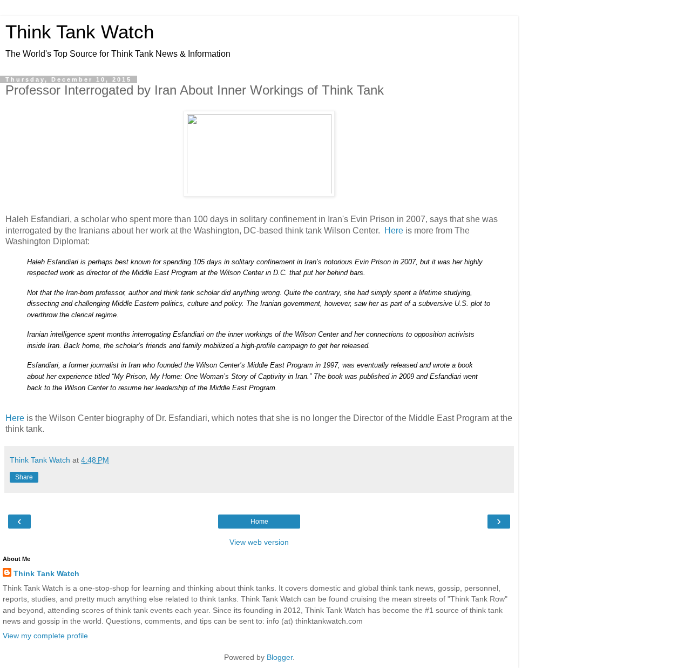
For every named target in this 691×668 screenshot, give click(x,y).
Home (259, 521)
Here (393, 230)
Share (24, 477)
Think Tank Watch (79, 32)
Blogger (280, 657)
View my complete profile (45, 635)
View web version (259, 542)
